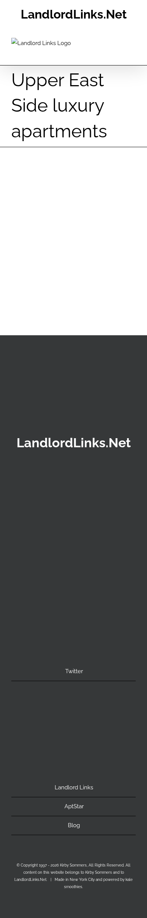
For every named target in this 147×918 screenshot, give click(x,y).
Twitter (74, 671)
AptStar (74, 806)
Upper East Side (73, 258)
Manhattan (54, 269)
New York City (88, 269)
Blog (74, 825)
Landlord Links (74, 787)
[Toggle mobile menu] (133, 53)
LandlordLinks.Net (74, 14)
